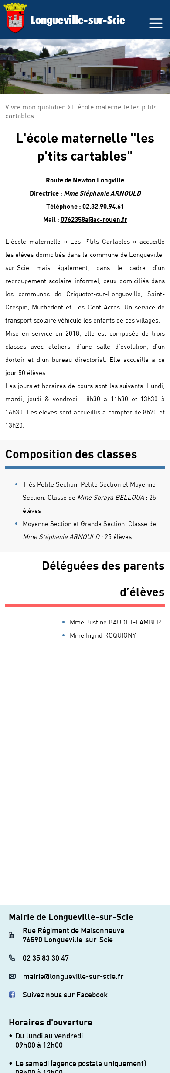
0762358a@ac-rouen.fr (94, 219)
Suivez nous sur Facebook (65, 994)
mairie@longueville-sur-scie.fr (73, 976)
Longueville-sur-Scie (78, 20)
